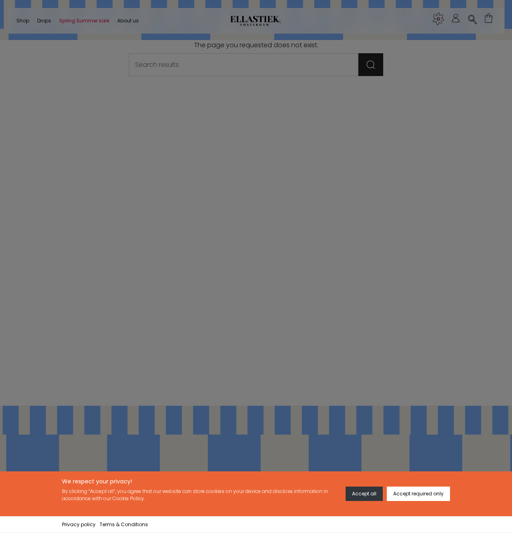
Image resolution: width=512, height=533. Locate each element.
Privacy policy (79, 524)
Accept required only (418, 493)
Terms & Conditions (124, 524)
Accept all (364, 493)
